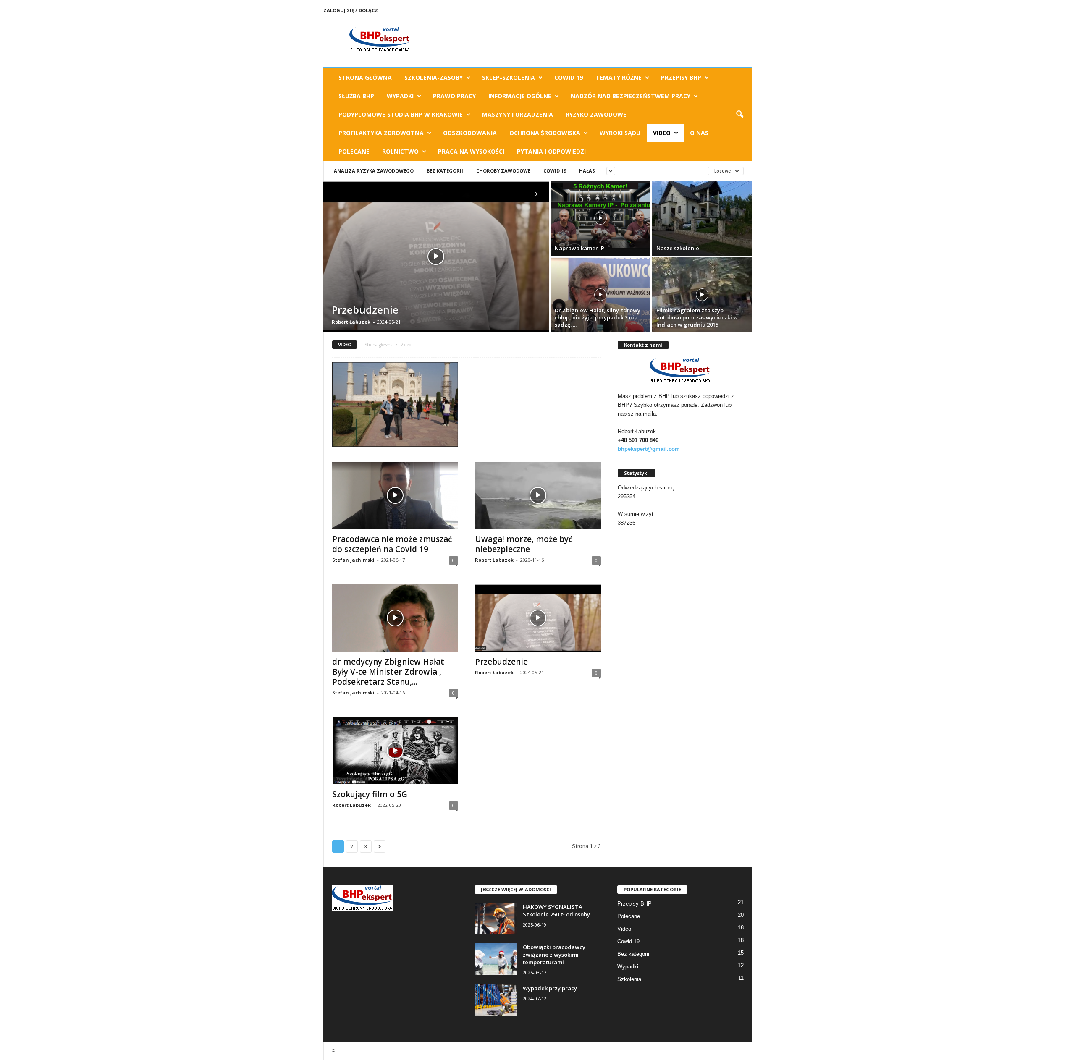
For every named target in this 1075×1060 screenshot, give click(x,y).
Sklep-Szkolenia (508, 77)
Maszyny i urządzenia (517, 114)
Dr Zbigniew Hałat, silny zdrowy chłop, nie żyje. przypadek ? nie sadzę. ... (597, 317)
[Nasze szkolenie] (702, 218)
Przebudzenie (365, 310)
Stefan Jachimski (353, 560)
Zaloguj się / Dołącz (350, 10)
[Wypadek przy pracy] (496, 1000)
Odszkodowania (470, 133)
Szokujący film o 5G (369, 794)
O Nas (699, 133)
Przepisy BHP (681, 77)
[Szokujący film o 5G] (395, 750)
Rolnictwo (400, 151)
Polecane (354, 151)
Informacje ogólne (519, 96)
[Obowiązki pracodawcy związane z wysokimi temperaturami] (496, 959)
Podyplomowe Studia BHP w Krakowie (400, 114)
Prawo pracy (454, 96)
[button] (739, 114)
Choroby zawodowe (503, 171)
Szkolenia (629, 979)
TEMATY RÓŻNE (618, 77)
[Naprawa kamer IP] (600, 218)
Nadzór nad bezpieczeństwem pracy (630, 96)
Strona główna (378, 345)
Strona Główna (365, 77)
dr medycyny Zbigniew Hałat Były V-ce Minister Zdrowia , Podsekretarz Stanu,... (388, 671)
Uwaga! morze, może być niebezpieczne (523, 544)
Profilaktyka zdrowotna (381, 133)
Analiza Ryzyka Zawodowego (374, 171)
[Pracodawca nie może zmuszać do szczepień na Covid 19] (395, 495)
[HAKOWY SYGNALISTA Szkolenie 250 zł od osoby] (496, 918)
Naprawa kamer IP (579, 248)
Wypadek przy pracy (550, 988)
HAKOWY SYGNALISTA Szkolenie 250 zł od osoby (556, 910)
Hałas (587, 171)
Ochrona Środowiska (544, 133)
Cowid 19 (568, 77)
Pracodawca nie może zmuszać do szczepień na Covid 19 (392, 544)
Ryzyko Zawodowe (596, 114)
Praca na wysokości (471, 151)
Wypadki (400, 96)
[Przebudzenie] (436, 256)
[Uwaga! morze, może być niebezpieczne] (538, 495)
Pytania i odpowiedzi (551, 151)
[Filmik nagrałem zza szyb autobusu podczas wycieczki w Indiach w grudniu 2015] (702, 294)
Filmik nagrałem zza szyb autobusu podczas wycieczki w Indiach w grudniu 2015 (697, 317)
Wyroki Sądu (620, 133)
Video (662, 133)
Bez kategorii (445, 171)
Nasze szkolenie (677, 248)
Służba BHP (356, 96)
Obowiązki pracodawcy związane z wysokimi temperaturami (554, 954)
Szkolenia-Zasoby (433, 77)
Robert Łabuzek (351, 322)
